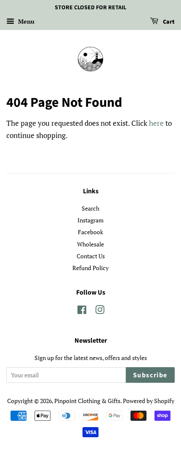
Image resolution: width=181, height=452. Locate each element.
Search (90, 208)
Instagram (90, 220)
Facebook (90, 232)
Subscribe (150, 375)
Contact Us (91, 256)
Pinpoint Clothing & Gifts (87, 401)
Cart (168, 22)
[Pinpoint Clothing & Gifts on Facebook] (82, 311)
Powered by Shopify (148, 401)
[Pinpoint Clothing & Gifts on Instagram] (99, 311)
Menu (25, 21)
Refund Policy (90, 268)
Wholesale (90, 244)
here (156, 123)
